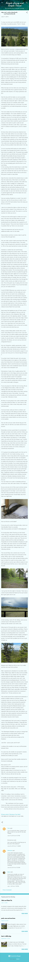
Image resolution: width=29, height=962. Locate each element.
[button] (27, 12)
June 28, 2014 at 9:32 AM (13, 867)
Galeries (17, 959)
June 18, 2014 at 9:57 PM (13, 835)
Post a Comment (7, 890)
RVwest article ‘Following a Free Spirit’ (10, 814)
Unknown (9, 850)
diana (8, 872)
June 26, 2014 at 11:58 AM (14, 846)
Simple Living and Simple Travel (15, 4)
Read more (25, 913)
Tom (8, 828)
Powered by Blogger (15, 956)
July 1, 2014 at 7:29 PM (13, 886)
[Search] (27, 3)
